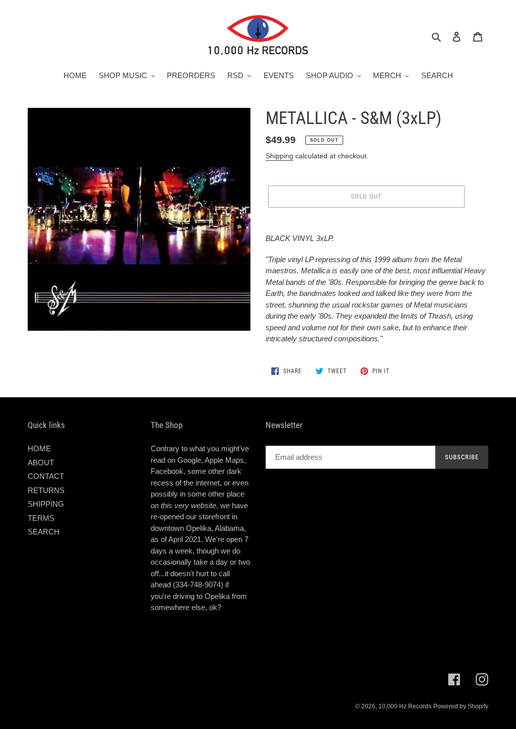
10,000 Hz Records (404, 706)
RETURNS (46, 490)
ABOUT (41, 462)
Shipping (279, 156)
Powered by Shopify (460, 706)
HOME (39, 448)
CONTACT (46, 476)
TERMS (41, 518)
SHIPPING (46, 504)
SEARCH (43, 531)
